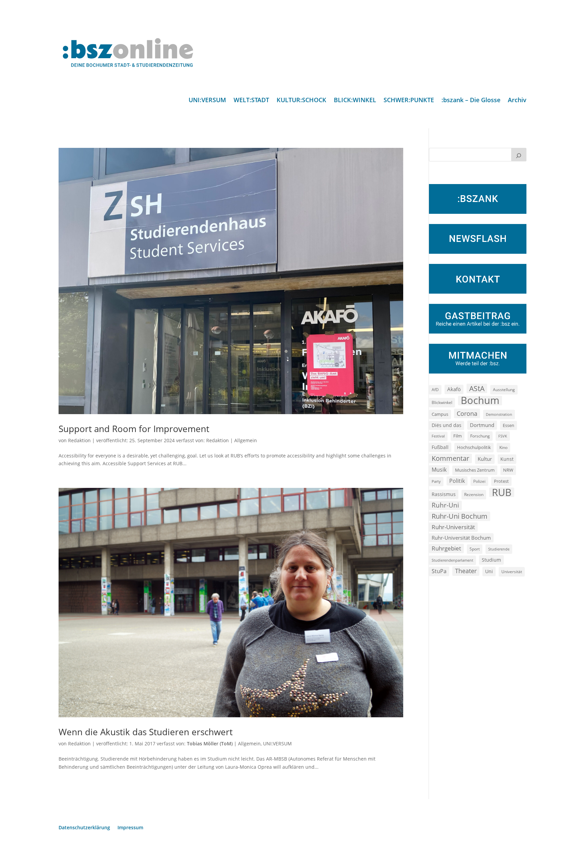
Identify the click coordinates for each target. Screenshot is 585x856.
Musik (439, 469)
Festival (438, 436)
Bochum (480, 400)
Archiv (517, 100)
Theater (466, 571)
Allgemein (245, 440)
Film (457, 436)
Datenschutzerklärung (84, 828)
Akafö (454, 389)
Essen (508, 425)
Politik (457, 481)
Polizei (479, 481)
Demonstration (499, 414)
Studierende (499, 548)
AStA (476, 388)
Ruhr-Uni (445, 505)
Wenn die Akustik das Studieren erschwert (146, 732)
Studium (491, 560)
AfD (435, 389)
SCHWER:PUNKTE (409, 100)
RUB (502, 492)
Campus (440, 414)
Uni (489, 571)
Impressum (130, 828)
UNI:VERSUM (207, 100)
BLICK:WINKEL (355, 100)
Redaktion (79, 440)
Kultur (485, 458)
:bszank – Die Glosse (470, 100)
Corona (467, 413)
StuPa (439, 571)
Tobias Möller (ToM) (210, 743)
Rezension (473, 494)
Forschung (480, 436)
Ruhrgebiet (446, 548)
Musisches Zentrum (475, 470)
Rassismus (444, 494)
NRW (508, 470)
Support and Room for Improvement (134, 429)
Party (436, 481)
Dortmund (482, 425)
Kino (503, 447)
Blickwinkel (442, 402)
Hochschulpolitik (474, 447)
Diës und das (446, 425)
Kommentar (450, 458)
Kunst (507, 459)
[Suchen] (519, 154)
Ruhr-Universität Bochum (461, 537)
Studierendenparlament (452, 560)
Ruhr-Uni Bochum (460, 516)
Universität (511, 571)
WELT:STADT (251, 100)
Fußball (440, 447)
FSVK (502, 435)
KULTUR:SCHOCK (301, 100)
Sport (475, 549)
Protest (501, 481)
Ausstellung (504, 389)
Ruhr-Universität (453, 527)
